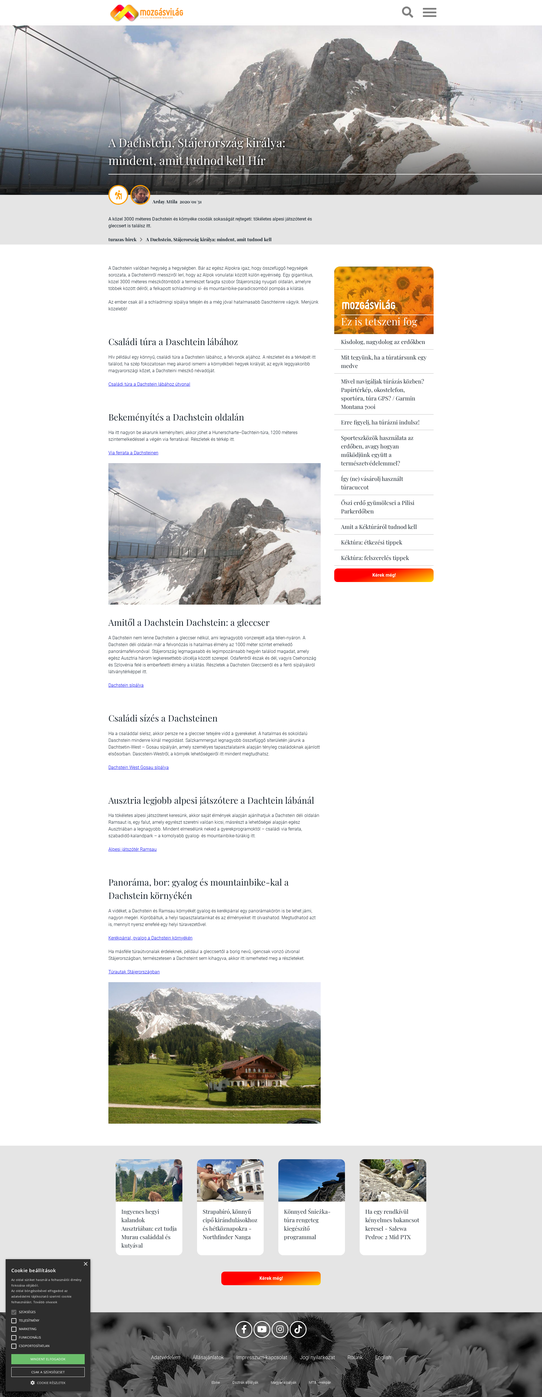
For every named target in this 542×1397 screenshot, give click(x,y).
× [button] (85, 1264)
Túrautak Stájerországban (134, 972)
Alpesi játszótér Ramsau (132, 849)
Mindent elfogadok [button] (48, 1359)
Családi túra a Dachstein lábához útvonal (149, 384)
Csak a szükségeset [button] (48, 1372)
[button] (48, 1382)
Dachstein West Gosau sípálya (138, 767)
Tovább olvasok (45, 1302)
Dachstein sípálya (126, 685)
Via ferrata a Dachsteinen (133, 453)
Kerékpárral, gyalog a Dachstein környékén (150, 938)
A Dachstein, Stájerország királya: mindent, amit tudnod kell (209, 239)
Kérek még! (384, 575)
